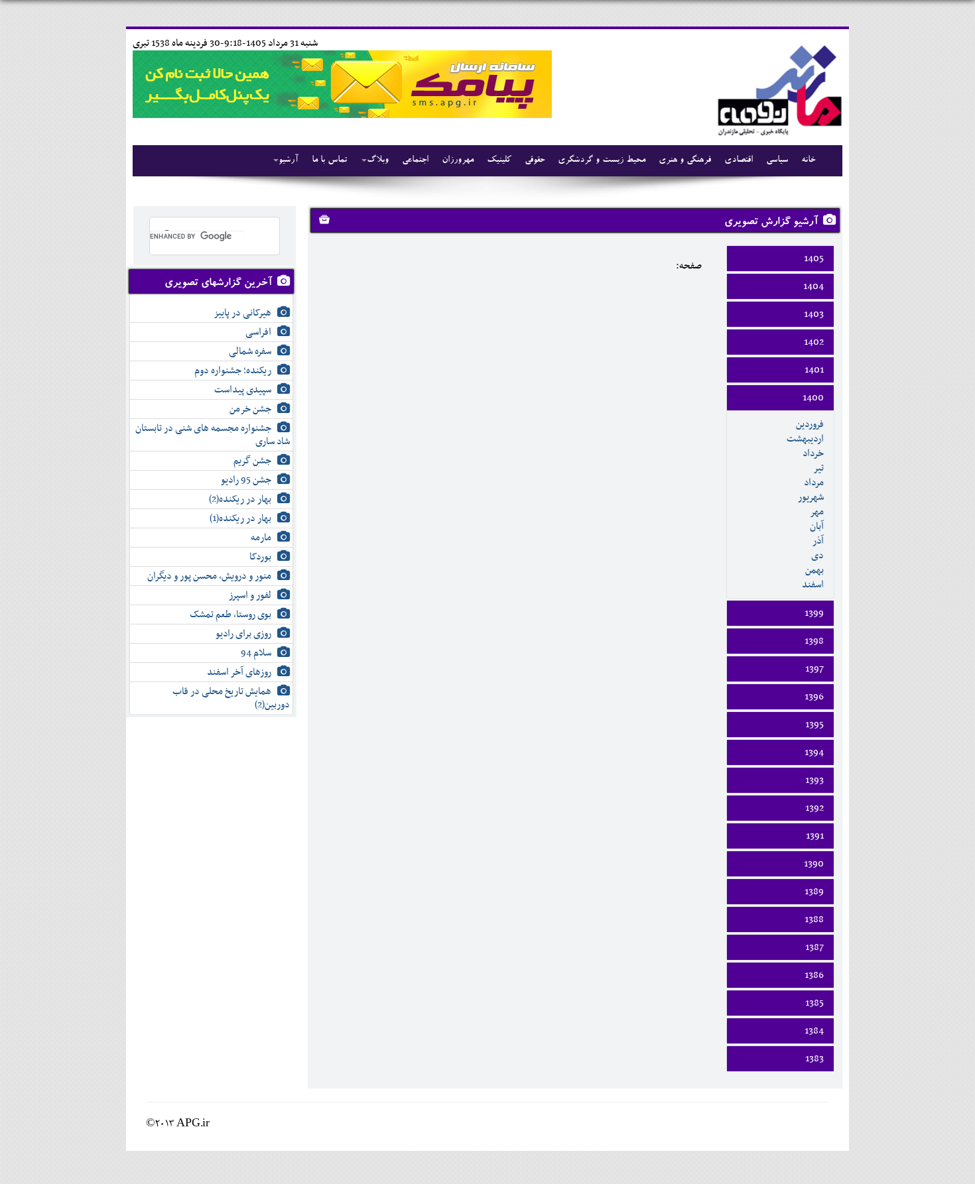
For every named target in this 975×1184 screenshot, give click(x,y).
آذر (818, 541)
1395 (814, 724)
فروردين (810, 424)
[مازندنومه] (777, 88)
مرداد (814, 482)
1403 (814, 314)
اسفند (813, 584)
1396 (814, 696)
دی (817, 555)
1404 (813, 286)
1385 (814, 1003)
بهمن (814, 570)
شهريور (811, 497)
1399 (814, 613)
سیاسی (777, 160)
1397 (814, 669)
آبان (817, 526)
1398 (814, 641)
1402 (814, 342)
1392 (814, 808)
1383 (814, 1058)
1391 (815, 836)
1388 (814, 919)
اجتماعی (415, 160)
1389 (814, 891)
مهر (817, 511)
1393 (814, 780)
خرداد (813, 453)
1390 (814, 863)
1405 (814, 258)
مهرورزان (458, 160)
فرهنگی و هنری (685, 160)
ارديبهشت (805, 438)
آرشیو (288, 160)
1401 (814, 370)
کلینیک (499, 160)
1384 (814, 1030)
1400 (813, 397)
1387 (814, 947)
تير (818, 468)
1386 (814, 975)
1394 (814, 752)
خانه (808, 160)
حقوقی (535, 160)
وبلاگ (378, 160)
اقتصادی (738, 160)
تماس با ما (329, 160)
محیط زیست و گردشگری (601, 160)
